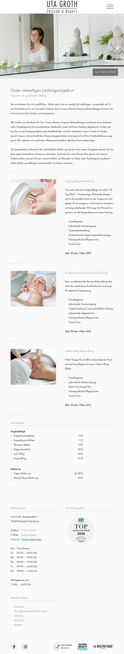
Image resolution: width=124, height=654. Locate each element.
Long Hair (19, 606)
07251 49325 (108, 72)
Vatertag (18, 615)
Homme (18, 624)
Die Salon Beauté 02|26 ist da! (30, 611)
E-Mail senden (28, 534)
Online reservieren (31, 539)
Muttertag (19, 620)
